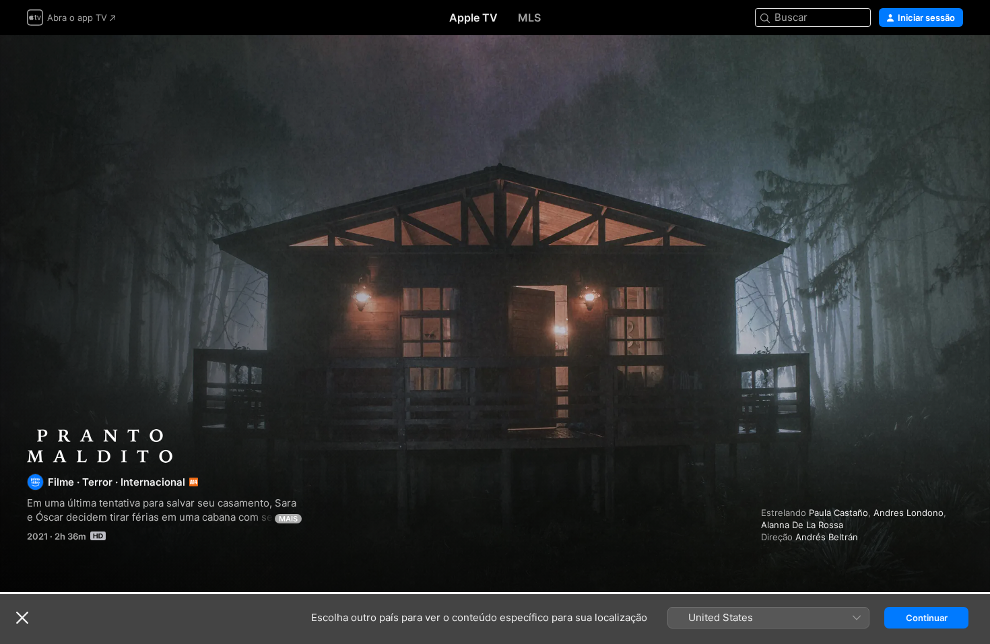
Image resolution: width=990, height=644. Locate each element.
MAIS (288, 518)
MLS (529, 17)
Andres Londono (908, 512)
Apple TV (473, 17)
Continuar (927, 617)
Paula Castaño (838, 512)
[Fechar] (22, 618)
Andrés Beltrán (826, 537)
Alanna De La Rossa (802, 524)
